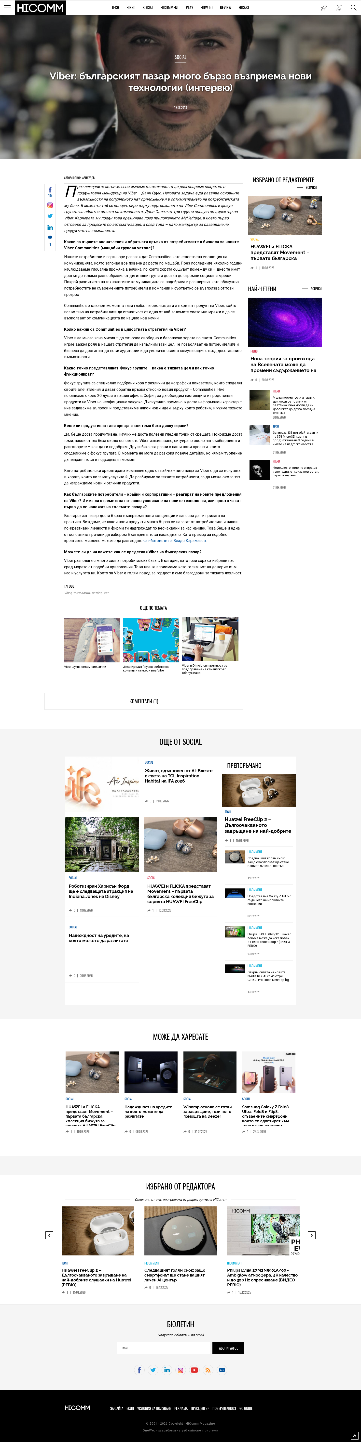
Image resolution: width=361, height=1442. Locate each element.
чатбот (97, 593)
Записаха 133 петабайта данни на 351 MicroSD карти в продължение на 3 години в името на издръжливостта (295, 441)
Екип (130, 1408)
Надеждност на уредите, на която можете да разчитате (284, 252)
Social (148, 7)
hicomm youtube (194, 1370)
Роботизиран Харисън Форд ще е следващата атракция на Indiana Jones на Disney (101, 891)
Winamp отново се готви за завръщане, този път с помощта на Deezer (207, 1112)
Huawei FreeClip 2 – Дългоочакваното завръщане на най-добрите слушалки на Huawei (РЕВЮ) (259, 828)
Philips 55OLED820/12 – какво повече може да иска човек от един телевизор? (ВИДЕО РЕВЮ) (270, 940)
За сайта (116, 1408)
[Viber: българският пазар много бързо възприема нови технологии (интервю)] (50, 206)
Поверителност (224, 1408)
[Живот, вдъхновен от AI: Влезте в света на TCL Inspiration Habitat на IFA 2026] (102, 784)
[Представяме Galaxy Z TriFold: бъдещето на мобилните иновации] (235, 893)
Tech (115, 7)
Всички (311, 187)
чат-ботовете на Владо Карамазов (174, 540)
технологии (81, 593)
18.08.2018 (180, 107)
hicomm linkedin (167, 1370)
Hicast (244, 7)
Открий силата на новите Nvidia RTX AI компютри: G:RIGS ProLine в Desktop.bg (268, 976)
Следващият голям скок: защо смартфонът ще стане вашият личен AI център (268, 862)
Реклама (181, 1408)
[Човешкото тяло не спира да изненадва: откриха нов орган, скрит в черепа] (260, 473)
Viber (67, 593)
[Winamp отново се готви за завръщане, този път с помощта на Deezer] (209, 1072)
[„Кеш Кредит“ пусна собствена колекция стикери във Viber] (151, 640)
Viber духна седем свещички (85, 667)
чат (106, 593)
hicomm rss (208, 1370)
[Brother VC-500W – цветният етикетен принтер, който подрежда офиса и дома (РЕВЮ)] (267, 1233)
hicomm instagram (180, 1370)
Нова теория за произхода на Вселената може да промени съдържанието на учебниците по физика (283, 370)
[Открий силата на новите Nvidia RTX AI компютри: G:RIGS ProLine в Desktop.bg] (235, 969)
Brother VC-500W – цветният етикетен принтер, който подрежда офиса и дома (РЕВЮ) (260, 1275)
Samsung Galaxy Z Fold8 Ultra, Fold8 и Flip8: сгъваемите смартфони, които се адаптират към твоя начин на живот (265, 1116)
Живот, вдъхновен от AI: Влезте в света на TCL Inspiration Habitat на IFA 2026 (179, 776)
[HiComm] (40, 7)
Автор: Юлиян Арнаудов (79, 178)
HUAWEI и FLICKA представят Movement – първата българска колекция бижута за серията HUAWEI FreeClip (180, 894)
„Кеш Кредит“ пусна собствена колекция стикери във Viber (146, 668)
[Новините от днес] (324, 7)
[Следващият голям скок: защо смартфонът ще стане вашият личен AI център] (235, 857)
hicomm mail (222, 1370)
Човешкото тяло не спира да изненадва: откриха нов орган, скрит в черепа (296, 474)
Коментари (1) (143, 701)
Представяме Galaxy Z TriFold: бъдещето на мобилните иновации (270, 900)
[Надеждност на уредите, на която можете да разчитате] (285, 217)
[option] (284, 406)
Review (225, 7)
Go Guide (245, 1408)
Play (189, 7)
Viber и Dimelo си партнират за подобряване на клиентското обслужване (204, 669)
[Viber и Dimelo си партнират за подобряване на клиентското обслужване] (210, 639)
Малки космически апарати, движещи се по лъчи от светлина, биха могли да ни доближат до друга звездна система (294, 408)
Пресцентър (200, 1408)
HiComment (170, 7)
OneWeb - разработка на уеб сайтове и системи (180, 1430)
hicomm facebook (139, 1370)
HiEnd (130, 7)
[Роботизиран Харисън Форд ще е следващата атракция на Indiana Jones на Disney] (102, 844)
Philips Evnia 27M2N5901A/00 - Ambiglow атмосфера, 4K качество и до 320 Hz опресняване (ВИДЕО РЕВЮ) (179, 1277)
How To (207, 7)
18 (50, 195)
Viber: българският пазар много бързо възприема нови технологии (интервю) (181, 81)
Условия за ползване (154, 1408)
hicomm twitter (153, 1370)
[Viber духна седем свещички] (92, 640)
